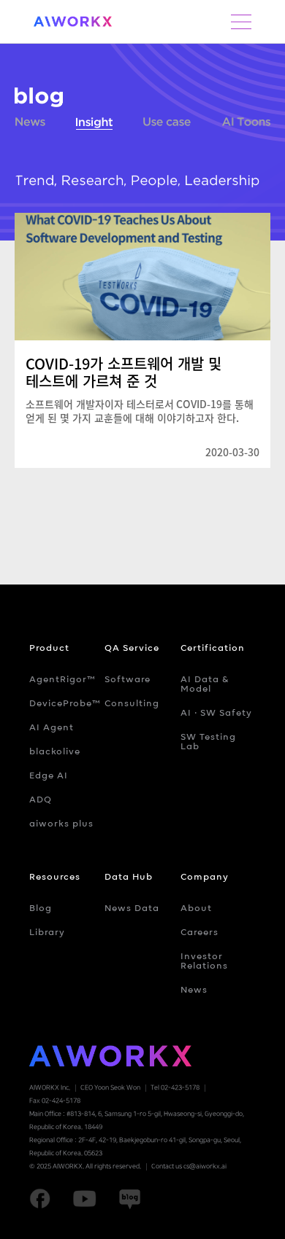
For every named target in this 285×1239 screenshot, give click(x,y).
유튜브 (84, 1199)
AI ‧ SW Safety (216, 712)
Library (47, 932)
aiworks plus (61, 823)
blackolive (54, 751)
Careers (199, 932)
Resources (54, 876)
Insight (94, 124)
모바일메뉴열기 (241, 21)
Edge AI (48, 775)
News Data (131, 907)
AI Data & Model (204, 683)
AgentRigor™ (62, 679)
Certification (212, 647)
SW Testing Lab (208, 741)
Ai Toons (246, 124)
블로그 (39, 97)
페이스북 (39, 1199)
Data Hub (128, 876)
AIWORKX (73, 21)
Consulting (131, 703)
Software (127, 679)
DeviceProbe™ (65, 703)
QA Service (131, 647)
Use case (167, 124)
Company (204, 876)
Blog (40, 907)
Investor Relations (204, 960)
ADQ (40, 799)
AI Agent (51, 727)
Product (49, 647)
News (30, 124)
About (196, 907)
